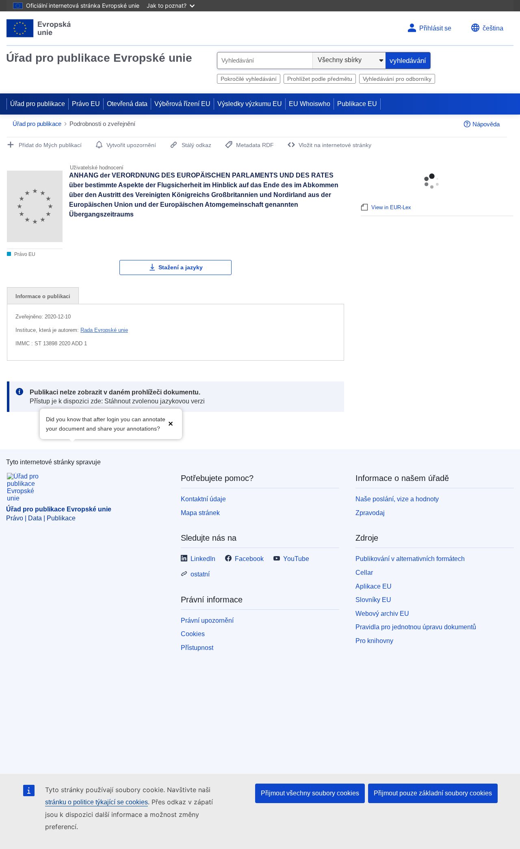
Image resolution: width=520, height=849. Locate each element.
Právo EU (86, 103)
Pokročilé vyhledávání (249, 79)
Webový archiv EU (382, 613)
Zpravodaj (370, 512)
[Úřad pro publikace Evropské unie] (38, 28)
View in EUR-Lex (391, 207)
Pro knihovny (374, 640)
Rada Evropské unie (104, 330)
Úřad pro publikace (37, 103)
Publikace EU (357, 103)
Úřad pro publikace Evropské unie (99, 58)
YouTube (296, 558)
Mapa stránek (200, 512)
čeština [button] (493, 28)
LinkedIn (203, 558)
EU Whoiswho (309, 103)
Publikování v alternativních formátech (410, 558)
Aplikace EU (373, 586)
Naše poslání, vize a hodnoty (397, 499)
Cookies (193, 633)
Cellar (364, 572)
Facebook (249, 558)
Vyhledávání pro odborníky (397, 79)
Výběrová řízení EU (182, 103)
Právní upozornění (207, 620)
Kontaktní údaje (203, 499)
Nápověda (486, 124)
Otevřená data (127, 103)
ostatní (200, 574)
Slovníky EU (373, 599)
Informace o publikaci (42, 296)
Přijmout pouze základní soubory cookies (433, 793)
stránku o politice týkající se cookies (96, 802)
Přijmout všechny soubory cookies (310, 793)
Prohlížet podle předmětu (319, 79)
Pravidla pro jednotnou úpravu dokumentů (415, 627)
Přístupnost (197, 647)
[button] (170, 423)
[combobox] (264, 60)
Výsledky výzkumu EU (249, 103)
